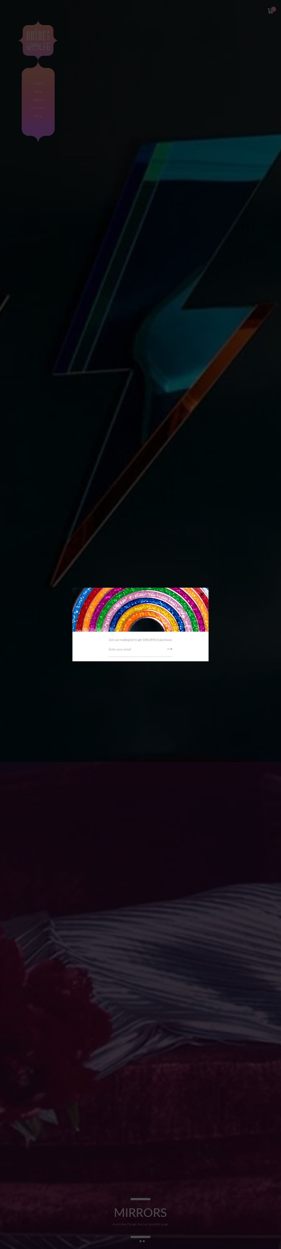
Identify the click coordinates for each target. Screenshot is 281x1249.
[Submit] (169, 650)
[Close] (202, 595)
